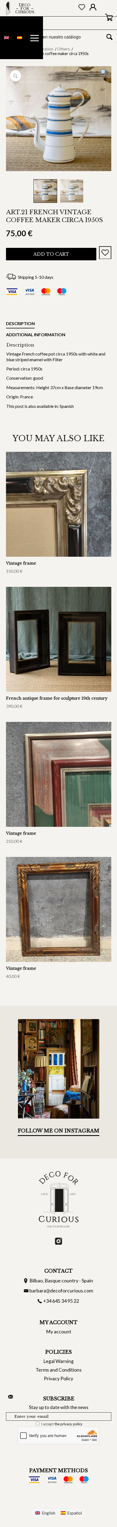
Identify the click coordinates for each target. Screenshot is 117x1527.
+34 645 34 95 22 (61, 1301)
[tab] (20, 324)
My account (58, 1331)
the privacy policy (68, 1424)
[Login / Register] (93, 8)
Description (20, 323)
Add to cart (51, 254)
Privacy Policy (58, 1378)
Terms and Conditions (59, 1370)
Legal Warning (58, 1361)
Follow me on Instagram (58, 1131)
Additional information (35, 334)
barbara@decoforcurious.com (61, 1291)
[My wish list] (81, 8)
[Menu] (34, 38)
